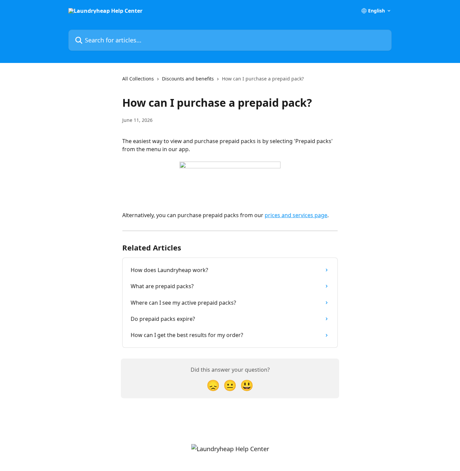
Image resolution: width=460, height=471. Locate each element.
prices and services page (296, 215)
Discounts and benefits (188, 78)
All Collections (138, 78)
